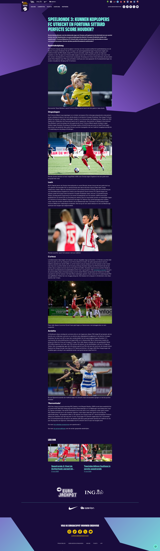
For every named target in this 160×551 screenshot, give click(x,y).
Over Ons (57, 6)
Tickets (49, 6)
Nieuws (33, 6)
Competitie (41, 6)
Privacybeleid (61, 543)
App (101, 543)
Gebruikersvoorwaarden (75, 543)
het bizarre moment (100, 270)
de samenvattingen (60, 428)
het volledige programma (61, 424)
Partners (65, 6)
